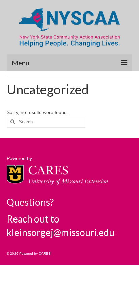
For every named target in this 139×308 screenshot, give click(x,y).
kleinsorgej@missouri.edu (60, 232)
